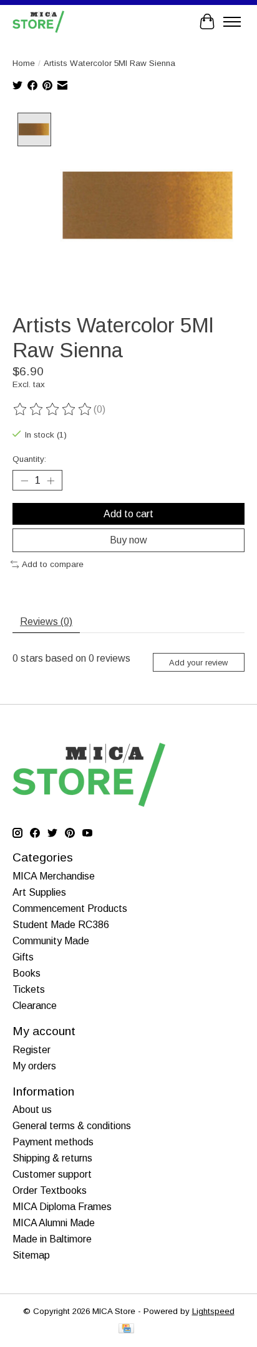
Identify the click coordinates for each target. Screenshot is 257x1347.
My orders (34, 1066)
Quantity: (29, 459)
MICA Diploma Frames (62, 1206)
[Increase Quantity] (50, 480)
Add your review (198, 662)
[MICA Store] (38, 21)
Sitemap (31, 1255)
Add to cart (128, 514)
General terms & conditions (71, 1125)
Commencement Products (69, 908)
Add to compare (53, 564)
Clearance (34, 1005)
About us (32, 1109)
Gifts (23, 957)
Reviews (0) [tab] (46, 621)
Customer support (52, 1174)
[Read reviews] (53, 409)
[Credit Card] (126, 1329)
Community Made (50, 941)
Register (31, 1049)
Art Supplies (39, 892)
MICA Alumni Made (53, 1223)
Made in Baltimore (52, 1239)
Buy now (128, 540)
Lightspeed (213, 1311)
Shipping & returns (52, 1158)
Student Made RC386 (60, 924)
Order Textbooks (49, 1190)
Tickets (28, 989)
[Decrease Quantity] (24, 480)
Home (23, 63)
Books (26, 973)
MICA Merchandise (53, 876)
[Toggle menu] (232, 21)
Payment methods (53, 1142)
